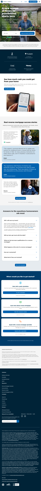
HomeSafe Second (5, 379)
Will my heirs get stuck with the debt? (15, 235)
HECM (3, 381)
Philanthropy (4, 399)
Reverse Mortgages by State (7, 392)
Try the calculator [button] (20, 292)
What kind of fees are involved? (13, 257)
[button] (9, 89)
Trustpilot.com (24, 359)
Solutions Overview (6, 375)
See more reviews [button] (20, 198)
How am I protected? (10, 252)
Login (25, 1)
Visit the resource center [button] (20, 311)
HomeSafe (4, 377)
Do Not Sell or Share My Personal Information (9, 481)
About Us (4, 397)
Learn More (30, 227)
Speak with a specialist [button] (20, 331)
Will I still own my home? (11, 220)
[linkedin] (25, 416)
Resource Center (5, 390)
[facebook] (22, 416)
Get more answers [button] (20, 265)
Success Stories (5, 388)
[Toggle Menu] (39, 1)
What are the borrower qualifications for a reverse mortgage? (18, 241)
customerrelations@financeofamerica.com (17, 475)
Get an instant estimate (27, 33)
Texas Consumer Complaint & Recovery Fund (9, 479)
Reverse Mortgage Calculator (8, 386)
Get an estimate (33, 1)
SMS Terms (4, 477)
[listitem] (30, 137)
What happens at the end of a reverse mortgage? (18, 247)
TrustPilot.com (30, 202)
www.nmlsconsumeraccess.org (21, 433)
